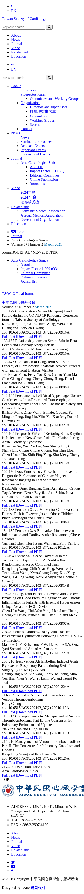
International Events (35, 154)
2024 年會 (28, 197)
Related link (20, 52)
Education (18, 56)
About (16, 35)
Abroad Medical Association (42, 215)
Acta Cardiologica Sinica (39, 163)
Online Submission (44, 179)
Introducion (29, 90)
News (15, 39)
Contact (26, 129)
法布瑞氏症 (30, 202)
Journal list (38, 184)
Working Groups (42, 120)
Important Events (33, 150)
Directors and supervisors (48, 107)
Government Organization (40, 220)
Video (15, 48)
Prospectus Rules (33, 94)
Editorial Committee (45, 175)
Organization (30, 103)
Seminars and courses (36, 141)
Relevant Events (33, 146)
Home (19, 232)
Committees (38, 116)
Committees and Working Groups (54, 99)
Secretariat (37, 125)
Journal (16, 44)
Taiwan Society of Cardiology (24, 19)
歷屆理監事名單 (43, 111)
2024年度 (28, 192)
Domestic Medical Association (43, 211)
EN (13, 11)
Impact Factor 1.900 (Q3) (48, 171)
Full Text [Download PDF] (22, 336)
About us (36, 167)
